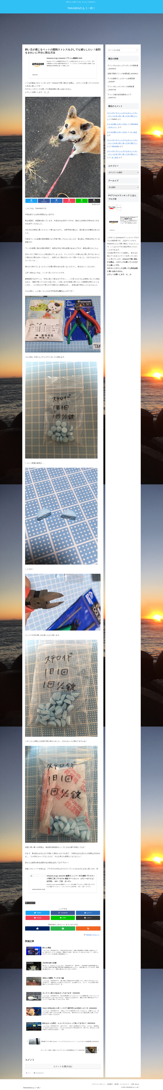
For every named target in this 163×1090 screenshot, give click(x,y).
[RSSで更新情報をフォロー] (88, 928)
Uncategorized (31, 903)
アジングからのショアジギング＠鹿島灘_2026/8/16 (123, 67)
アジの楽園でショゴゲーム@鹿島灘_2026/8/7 (121, 80)
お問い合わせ (135, 1084)
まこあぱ (133, 132)
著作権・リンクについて (122, 1084)
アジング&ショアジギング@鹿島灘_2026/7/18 (121, 88)
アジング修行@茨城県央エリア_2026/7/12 (119, 96)
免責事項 (110, 1084)
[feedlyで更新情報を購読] (62, 928)
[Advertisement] (81, 29)
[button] (137, 50)
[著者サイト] (37, 928)
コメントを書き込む (63, 1066)
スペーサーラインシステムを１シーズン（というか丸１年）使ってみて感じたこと (122, 116)
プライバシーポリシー (98, 1084)
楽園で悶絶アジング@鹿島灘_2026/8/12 (123, 74)
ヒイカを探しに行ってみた (117, 124)
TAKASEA (115, 146)
